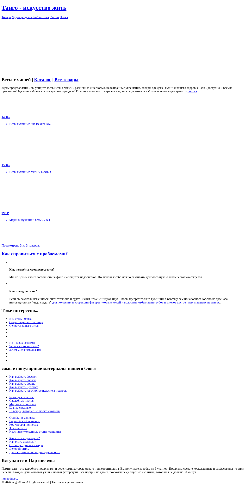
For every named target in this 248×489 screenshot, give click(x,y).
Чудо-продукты (22, 17)
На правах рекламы (22, 342)
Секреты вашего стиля (24, 325)
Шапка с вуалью (20, 407)
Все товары (66, 79)
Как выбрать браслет (23, 376)
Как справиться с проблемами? (35, 253)
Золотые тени (18, 428)
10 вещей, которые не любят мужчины (34, 411)
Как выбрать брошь (22, 383)
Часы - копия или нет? (24, 346)
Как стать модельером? (24, 438)
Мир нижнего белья (22, 404)
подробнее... (10, 478)
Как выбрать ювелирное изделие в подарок (38, 390)
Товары (6, 17)
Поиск (64, 17)
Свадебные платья (21, 400)
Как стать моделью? (22, 441)
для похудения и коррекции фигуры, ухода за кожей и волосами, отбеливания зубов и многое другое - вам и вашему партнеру (135, 302)
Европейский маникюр (24, 421)
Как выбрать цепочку (23, 387)
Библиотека (41, 17)
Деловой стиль (19, 448)
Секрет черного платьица (26, 322)
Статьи (54, 17)
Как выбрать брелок (22, 380)
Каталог (42, 79)
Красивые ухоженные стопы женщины (35, 431)
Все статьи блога (20, 318)
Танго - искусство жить (34, 7)
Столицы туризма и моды (26, 445)
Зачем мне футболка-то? (25, 349)
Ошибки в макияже (22, 417)
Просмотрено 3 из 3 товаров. (21, 245)
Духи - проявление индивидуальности (34, 452)
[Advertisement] (124, 46)
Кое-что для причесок (23, 424)
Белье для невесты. (21, 397)
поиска (192, 91)
